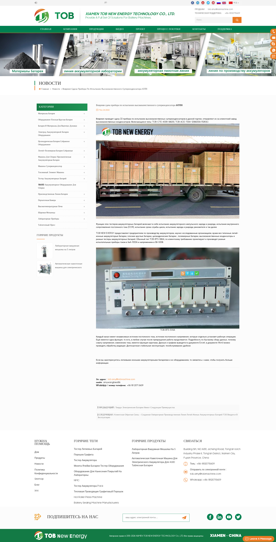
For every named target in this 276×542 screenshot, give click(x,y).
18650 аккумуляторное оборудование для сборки (57, 186)
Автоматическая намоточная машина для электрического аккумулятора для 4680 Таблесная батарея (68, 266)
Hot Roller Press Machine (88, 497)
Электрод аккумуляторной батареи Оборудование (53, 133)
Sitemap (39, 479)
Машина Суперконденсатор (50, 166)
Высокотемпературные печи (50, 207)
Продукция (96, 29)
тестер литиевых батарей (88, 449)
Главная (45, 29)
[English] (224, 3)
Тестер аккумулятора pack (88, 486)
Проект (140, 29)
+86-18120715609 (232, 13)
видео (120, 29)
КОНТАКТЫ (199, 29)
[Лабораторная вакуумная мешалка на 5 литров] (45, 251)
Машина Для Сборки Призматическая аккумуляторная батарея (54, 158)
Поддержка (225, 29)
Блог (37, 485)
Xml (36, 491)
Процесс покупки (168, 29)
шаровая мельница (46, 213)
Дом (36, 452)
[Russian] (219, 3)
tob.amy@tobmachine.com (220, 9)
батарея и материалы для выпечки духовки (57, 126)
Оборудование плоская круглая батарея (55, 120)
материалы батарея (46, 114)
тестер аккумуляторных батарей (52, 179)
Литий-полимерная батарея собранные (55, 151)
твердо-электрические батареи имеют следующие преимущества (145, 408)
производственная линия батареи (53, 194)
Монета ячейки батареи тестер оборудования (99, 466)
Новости (56, 89)
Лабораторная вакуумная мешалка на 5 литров (67, 248)
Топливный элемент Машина (51, 172)
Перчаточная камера (47, 200)
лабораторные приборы (48, 219)
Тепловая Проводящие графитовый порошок (98, 492)
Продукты (39, 458)
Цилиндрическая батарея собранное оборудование (54, 143)
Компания (70, 29)
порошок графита (83, 455)
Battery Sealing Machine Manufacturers (96, 503)
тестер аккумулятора (85, 460)
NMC (76, 480)
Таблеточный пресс (46, 225)
